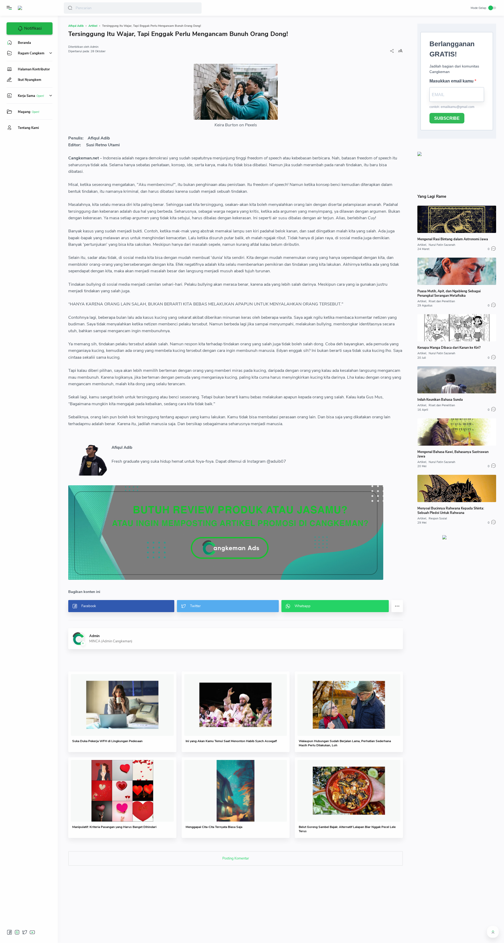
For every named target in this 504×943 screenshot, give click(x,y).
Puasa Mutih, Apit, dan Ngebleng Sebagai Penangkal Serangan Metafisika (449, 293)
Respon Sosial (438, 518)
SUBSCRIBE (447, 118)
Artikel (421, 245)
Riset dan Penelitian (442, 301)
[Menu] (9, 8)
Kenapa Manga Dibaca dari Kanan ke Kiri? (449, 347)
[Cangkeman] (27, 8)
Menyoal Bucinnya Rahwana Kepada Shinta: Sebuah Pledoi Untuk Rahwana (450, 510)
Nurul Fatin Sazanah (442, 245)
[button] (70, 8)
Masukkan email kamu (452, 81)
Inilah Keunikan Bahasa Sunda (440, 399)
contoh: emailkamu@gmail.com (451, 107)
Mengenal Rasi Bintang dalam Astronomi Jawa (452, 239)
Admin (94, 47)
